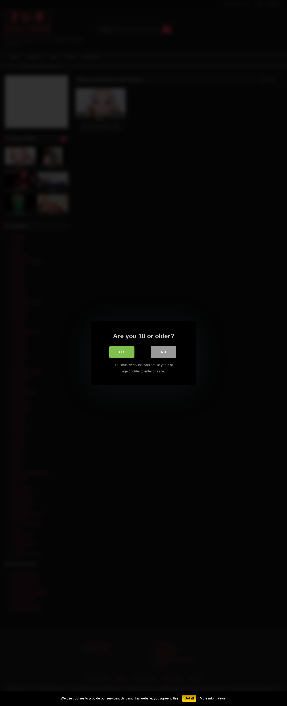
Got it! (189, 698)
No (163, 352)
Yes (121, 352)
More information (212, 698)
